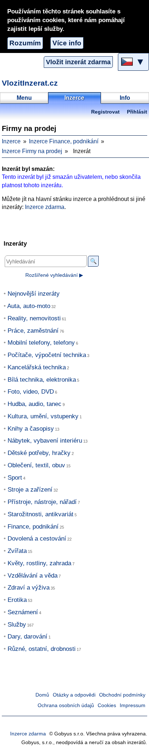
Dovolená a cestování (37, 538)
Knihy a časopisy (31, 428)
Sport (15, 477)
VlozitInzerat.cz (30, 83)
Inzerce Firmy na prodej (32, 151)
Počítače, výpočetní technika (47, 355)
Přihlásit (137, 112)
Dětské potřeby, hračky (39, 453)
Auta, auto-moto (28, 306)
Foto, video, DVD (31, 391)
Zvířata (17, 550)
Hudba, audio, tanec (34, 404)
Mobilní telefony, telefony (41, 342)
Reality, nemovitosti (34, 318)
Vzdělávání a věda (33, 575)
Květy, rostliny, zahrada (39, 563)
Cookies (107, 705)
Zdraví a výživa (29, 587)
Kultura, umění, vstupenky (43, 416)
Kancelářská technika (37, 367)
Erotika (17, 599)
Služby (17, 624)
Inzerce (11, 141)
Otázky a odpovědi (74, 695)
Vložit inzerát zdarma (78, 62)
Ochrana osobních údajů (66, 705)
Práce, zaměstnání (33, 330)
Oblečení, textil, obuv (36, 465)
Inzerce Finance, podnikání (63, 141)
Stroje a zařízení (30, 489)
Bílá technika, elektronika (42, 379)
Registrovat (105, 112)
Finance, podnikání (33, 526)
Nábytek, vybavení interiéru (45, 440)
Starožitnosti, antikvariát (40, 514)
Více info (66, 43)
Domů (42, 695)
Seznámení (23, 612)
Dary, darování (27, 636)
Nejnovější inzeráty (34, 293)
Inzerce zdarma (44, 207)
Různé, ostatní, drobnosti (42, 648)
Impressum (132, 705)
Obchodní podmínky (122, 695)
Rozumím (25, 43)
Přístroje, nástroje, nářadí (42, 501)
